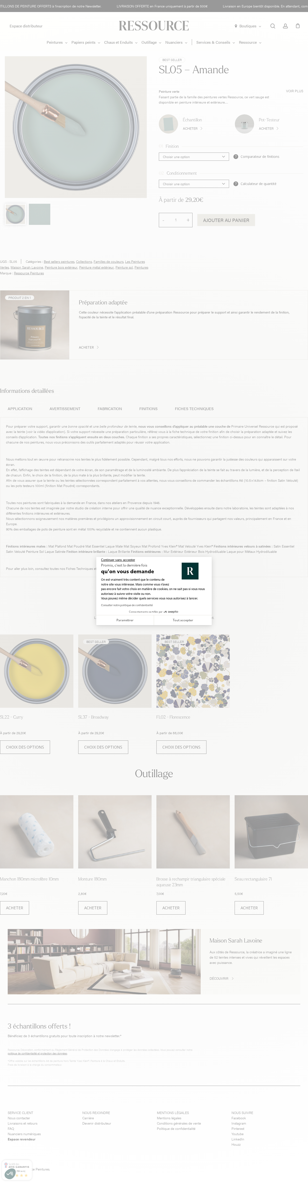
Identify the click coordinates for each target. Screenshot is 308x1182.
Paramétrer (125, 620)
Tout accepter (183, 620)
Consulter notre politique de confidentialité (127, 605)
